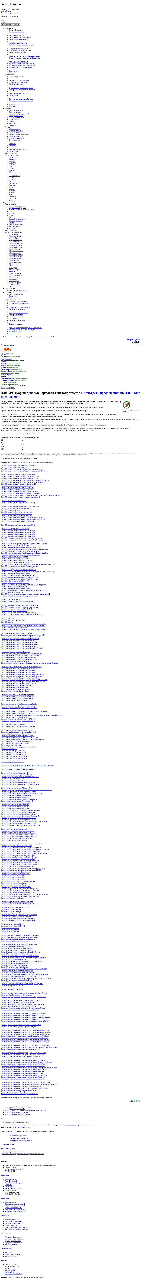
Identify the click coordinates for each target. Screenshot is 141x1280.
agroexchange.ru (6, 1233)
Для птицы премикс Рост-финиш (12, 778)
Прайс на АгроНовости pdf (18, 39)
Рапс (11, 181)
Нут (10, 172)
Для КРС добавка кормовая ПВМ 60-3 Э (15, 581)
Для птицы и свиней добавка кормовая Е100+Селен (28, 1111)
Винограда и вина (15, 221)
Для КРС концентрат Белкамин (21, 1107)
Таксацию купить (11, 1256)
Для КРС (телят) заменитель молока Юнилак (16, 486)
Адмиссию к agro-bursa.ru (21, 88)
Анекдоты (12, 125)
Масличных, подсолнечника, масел (21, 210)
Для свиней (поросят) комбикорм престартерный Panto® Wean (23, 682)
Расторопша (13, 183)
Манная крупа (14, 242)
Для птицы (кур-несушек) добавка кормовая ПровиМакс (21, 810)
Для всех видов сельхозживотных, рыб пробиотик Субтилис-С (23, 1054)
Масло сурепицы (15, 262)
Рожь (11, 187)
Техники (12, 228)
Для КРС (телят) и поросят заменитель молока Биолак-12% (21, 493)
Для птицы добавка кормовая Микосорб (15, 805)
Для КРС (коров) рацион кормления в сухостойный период (22, 538)
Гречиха (12, 161)
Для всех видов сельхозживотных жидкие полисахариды (21, 1086)
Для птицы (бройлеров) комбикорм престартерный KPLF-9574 (23, 870)
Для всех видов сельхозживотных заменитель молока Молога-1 (23, 1015)
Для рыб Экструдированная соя (12, 985)
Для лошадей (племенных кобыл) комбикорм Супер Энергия (22, 1004)
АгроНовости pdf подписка (21, 45)
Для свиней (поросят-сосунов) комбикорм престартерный (21, 667)
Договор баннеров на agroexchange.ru (22, 329)
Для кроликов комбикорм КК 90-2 (13, 926)
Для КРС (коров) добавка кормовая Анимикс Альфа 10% (21, 547)
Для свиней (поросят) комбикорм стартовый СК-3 (18, 683)
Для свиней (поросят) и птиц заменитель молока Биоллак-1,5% (23, 635)
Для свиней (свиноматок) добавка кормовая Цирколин (20, 706)
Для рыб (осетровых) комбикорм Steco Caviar (17, 971)
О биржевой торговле (16, 118)
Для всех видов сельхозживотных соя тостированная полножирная (24, 1088)
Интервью (12, 123)
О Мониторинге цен (16, 32)
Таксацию (15, 324)
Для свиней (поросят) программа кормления (16, 633)
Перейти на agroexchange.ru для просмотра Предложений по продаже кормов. (27, 462)
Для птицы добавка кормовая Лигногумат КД (17, 801)
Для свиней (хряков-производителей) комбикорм (18, 721)
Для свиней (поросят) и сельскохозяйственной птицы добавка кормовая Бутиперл (30, 663)
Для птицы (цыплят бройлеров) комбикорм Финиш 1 (19, 862)
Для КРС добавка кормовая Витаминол (14, 558)
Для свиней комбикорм (9, 749)
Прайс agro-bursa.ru (16, 84)
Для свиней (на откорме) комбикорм (13, 752)
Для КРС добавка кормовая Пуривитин (15, 583)
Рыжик (11, 189)
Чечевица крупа (15, 283)
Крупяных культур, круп (17, 208)
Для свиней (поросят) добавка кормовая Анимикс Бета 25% (22, 654)
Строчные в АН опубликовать (15, 1209)
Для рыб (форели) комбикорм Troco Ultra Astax (17, 954)
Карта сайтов (13, 71)
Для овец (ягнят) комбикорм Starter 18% (15, 907)
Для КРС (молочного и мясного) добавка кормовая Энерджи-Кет (24, 590)
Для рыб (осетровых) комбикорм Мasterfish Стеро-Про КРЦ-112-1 (24, 969)
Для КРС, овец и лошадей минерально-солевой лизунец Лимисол (24, 629)
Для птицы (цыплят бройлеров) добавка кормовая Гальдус (21, 793)
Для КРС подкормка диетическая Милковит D (17, 601)
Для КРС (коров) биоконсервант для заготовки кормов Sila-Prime (23, 624)
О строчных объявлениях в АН (20, 49)
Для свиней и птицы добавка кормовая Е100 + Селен (19, 737)
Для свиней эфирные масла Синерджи (14, 756)
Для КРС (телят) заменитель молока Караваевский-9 (19, 478)
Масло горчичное (15, 245)
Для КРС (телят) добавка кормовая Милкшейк (17, 562)
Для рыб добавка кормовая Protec (12, 946)
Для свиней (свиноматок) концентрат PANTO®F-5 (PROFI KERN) (24, 711)
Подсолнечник (14, 176)
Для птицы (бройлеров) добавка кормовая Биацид (18, 792)
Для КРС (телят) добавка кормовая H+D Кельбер (18, 503)
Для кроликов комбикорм (10, 928)
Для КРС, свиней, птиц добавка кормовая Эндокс (18, 1027)
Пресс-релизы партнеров (18, 93)
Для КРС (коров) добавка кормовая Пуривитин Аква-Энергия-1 (23, 585)
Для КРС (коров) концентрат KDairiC (14, 611)
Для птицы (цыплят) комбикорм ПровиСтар (16, 846)
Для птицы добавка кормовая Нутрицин (15, 808)
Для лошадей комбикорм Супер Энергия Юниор (18, 1002)
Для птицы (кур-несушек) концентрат (14, 829)
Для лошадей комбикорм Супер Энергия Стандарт (18, 1006)
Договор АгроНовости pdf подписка (22, 63)
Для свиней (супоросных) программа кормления (18, 726)
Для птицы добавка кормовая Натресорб (15, 806)
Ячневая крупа (14, 284)
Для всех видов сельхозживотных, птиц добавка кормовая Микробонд (25, 1034)
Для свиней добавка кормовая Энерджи (15, 661)
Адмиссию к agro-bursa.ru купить (16, 1227)
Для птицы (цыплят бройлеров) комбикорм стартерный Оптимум (24, 853)
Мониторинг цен (11, 1179)
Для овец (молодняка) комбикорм (12, 913)
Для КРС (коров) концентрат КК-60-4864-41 (16, 609)
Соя (10, 194)
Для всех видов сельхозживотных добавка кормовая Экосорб (22, 1079)
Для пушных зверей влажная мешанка (14, 941)
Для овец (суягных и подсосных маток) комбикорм (19, 915)
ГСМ (11, 286)
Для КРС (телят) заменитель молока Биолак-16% (18, 475)
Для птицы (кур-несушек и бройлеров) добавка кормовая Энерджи (24, 821)
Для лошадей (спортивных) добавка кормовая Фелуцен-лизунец (23, 997)
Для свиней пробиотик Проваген (12, 762)
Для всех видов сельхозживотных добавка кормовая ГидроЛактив (24, 1064)
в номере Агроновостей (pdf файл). (21, 1140)
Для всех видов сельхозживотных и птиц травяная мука (20, 1049)
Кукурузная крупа (15, 240)
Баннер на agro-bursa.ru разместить (17, 1229)
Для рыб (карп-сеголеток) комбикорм (14, 965)
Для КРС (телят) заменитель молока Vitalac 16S (17, 488)
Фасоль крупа (14, 281)
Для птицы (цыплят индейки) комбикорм (15, 872)
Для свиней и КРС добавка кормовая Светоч (16, 741)
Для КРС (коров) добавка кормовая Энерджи (16, 588)
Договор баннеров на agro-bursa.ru (21, 101)
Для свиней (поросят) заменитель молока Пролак (18, 646)
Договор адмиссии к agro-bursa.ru (21, 99)
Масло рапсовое (15, 253)
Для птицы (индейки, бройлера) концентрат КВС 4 (19, 834)
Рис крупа (13, 279)
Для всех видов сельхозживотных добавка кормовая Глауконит (23, 1066)
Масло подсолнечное (16, 251)
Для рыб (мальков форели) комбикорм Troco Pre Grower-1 (21, 952)
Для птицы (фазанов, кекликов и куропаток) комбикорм (20, 896)
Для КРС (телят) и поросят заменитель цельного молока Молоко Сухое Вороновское (30, 495)
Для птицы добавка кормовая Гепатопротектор (17, 795)
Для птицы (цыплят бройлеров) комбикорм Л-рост (18, 855)
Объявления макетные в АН (24, 58)
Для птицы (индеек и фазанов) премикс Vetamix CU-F (20, 777)
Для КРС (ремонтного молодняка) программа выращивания (22, 469)
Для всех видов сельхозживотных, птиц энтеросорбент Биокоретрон (25, 1045)
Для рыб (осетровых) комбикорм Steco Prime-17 (17, 980)
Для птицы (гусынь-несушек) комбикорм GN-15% (18, 892)
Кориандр (12, 163)
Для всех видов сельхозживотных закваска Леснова (19, 1090)
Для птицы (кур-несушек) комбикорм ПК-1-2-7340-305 (20, 890)
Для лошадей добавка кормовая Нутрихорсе (16, 995)
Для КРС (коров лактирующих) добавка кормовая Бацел (20, 551)
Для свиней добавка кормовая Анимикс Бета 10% (18, 732)
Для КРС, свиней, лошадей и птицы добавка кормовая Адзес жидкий (25, 594)
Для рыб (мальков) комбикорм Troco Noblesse (17, 948)
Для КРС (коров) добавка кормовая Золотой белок (18, 570)
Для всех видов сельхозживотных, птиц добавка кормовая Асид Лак (25, 1030)
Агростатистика (14, 298)
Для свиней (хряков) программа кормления (16, 700)
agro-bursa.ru (5, 1215)
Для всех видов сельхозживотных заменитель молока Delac (22, 1019)
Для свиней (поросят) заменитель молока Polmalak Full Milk (22, 648)
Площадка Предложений (18, 302)
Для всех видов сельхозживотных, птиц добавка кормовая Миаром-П (25, 1032)
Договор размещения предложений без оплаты (25, 328)
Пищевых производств (17, 224)
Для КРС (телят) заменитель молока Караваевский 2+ (20, 476)
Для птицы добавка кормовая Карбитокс (15, 797)
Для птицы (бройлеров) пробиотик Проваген (17, 902)
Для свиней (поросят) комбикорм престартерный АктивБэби (22, 674)
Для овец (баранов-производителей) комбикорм (17, 918)
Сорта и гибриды (15, 112)
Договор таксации (15, 331)
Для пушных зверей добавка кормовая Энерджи (18, 939)
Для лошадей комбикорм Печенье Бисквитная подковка (20, 1000)
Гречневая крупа (15, 236)
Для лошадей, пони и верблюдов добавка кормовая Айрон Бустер (24, 993)
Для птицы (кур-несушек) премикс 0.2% (15, 773)
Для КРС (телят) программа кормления (14, 467)
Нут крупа (13, 268)
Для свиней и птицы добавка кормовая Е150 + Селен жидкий (22, 739)
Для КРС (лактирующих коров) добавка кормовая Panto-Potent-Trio (24, 553)
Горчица (12, 159)
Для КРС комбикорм (8, 618)
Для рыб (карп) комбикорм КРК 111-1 (14, 959)
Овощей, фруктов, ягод (17, 219)
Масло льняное (14, 249)
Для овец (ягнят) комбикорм (11, 909)
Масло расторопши (16, 255)
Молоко (12, 170)
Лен (10, 166)
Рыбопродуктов (14, 226)
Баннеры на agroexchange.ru (14, 1239)
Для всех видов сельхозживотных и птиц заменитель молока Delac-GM (26, 1021)
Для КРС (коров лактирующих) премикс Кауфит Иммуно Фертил (24, 544)
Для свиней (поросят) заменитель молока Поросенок (19, 642)
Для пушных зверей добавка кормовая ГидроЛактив (19, 937)
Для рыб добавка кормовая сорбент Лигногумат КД (19, 944)
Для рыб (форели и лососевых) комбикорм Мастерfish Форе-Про (23, 958)
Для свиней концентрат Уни (11, 745)
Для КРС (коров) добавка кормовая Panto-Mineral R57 (19, 577)
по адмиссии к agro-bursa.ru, (19, 1136)
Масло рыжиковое (15, 256)
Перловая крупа (15, 273)
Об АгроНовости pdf (16, 35)
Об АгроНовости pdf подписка (20, 37)
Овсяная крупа (14, 270)
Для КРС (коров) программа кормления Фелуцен (18, 530)
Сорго (11, 192)
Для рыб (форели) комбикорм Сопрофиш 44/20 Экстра (20, 956)
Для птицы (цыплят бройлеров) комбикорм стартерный (20, 851)
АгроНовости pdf (18, 43)
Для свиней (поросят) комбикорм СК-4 (14, 687)
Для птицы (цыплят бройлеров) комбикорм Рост (18, 859)
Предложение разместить (14, 1243)
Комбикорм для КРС (17, 1109)
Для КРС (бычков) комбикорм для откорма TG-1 (18, 525)
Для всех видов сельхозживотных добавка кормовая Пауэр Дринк (24, 1075)
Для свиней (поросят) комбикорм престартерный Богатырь (21, 676)
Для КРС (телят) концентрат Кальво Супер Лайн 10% (20, 506)
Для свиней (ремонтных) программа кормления (17, 695)
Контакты (12, 73)
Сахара (11, 211)
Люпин (12, 168)
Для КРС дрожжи (7, 622)
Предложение (18, 313)
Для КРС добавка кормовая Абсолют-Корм (16, 545)
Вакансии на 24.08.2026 (13, 1274)
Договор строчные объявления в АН (22, 65)
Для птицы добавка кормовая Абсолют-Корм (16, 788)
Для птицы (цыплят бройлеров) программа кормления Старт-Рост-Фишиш (27, 765)
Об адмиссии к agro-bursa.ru (19, 80)
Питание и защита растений (19, 114)
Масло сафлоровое (16, 258)
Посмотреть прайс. (8, 1144)
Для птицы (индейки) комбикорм (12, 875)
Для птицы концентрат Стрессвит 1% (14, 840)
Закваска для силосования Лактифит (14, 1092)
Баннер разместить (11, 1244)
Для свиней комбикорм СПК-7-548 (13, 751)
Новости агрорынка (16, 110)
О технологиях (14, 119)
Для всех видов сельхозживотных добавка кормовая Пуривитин (23, 1077)
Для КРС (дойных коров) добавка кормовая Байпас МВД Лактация (24, 549)
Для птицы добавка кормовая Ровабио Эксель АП (18, 818)
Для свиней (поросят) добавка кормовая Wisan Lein (19, 659)
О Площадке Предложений (18, 303)
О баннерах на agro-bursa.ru (18, 82)
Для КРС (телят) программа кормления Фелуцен (18, 465)
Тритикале (13, 196)
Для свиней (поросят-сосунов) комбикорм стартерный (20, 668)
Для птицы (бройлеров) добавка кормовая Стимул (18, 820)
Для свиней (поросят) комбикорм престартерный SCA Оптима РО (24, 680)
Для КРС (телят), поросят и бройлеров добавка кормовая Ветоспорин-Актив (28, 564)
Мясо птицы (13, 266)
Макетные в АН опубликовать (15, 1211)
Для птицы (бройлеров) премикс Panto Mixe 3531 (18, 782)
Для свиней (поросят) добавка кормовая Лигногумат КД (21, 655)
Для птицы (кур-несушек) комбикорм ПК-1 (16, 887)
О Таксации (13, 318)
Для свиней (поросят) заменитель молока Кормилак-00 (20, 639)
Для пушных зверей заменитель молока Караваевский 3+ (21, 935)
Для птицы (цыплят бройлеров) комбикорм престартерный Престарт (25, 849)
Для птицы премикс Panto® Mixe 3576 (14, 780)
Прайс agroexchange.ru (17, 309)
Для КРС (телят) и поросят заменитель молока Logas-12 (20, 497)
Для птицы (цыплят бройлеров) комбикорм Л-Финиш (20, 861)
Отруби (12, 271)
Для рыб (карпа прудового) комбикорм (14, 967)
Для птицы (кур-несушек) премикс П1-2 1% (16, 775)
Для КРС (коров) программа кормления (15, 529)
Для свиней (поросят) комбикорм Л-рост (15, 691)
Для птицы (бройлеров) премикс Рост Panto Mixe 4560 (20, 784)
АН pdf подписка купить (14, 1188)
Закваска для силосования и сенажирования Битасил (19, 1094)
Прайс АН (8, 1185)
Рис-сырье (13, 185)
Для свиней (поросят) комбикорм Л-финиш (16, 689)
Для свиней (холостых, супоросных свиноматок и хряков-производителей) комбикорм (31, 715)
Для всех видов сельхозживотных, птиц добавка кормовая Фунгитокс (25, 1040)
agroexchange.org (6, 1248)
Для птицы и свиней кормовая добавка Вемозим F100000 (21, 825)
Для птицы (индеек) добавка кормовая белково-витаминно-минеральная (26, 790)
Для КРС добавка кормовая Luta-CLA (14, 592)
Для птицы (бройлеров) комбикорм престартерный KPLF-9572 (23, 868)
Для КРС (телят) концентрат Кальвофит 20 (16, 508)
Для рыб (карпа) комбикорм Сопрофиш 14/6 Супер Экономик (22, 961)
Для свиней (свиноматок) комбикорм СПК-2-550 (18, 719)
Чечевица (12, 198)
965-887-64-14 (10, 1270)
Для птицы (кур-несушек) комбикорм (14, 883)
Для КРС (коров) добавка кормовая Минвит (16, 573)
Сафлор (12, 191)
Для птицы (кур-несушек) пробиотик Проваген (17, 903)
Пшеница (12, 179)
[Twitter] (134, 1101)
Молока (12, 213)
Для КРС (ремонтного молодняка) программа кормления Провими (24, 471)
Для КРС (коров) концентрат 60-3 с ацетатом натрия (19, 605)
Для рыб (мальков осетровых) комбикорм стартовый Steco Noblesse (24, 974)
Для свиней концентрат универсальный (15, 743)
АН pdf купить (10, 1186)
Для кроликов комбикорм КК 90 (12, 924)
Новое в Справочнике (17, 294)
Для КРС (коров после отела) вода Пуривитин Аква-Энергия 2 (23, 626)
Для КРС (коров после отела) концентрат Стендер (18, 613)
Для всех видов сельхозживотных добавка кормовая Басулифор (23, 1060)
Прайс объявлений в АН (17, 52)
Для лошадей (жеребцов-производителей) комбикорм (19, 1010)
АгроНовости (5, 1175)
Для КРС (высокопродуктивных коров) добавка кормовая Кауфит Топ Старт (28, 572)
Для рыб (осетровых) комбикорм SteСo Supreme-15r (19, 972)
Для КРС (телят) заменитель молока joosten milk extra (19, 491)
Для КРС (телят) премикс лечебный (13, 501)
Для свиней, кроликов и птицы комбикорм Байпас (18, 747)
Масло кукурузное (15, 247)
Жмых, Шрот (14, 238)
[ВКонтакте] (132, 1101)
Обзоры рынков (14, 129)
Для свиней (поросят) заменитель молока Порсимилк (19, 644)
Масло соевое (14, 260)
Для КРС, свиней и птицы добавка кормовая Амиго (19, 596)
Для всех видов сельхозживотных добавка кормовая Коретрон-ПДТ (25, 1069)
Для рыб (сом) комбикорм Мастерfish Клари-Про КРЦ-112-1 (22, 984)
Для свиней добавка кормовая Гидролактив (16, 734)
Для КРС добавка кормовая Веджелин (14, 557)
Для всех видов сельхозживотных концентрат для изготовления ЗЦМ (25, 1082)
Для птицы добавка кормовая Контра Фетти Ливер (19, 799)
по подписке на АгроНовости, (19, 1138)
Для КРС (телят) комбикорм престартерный (16, 512)
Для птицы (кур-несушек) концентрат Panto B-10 (18, 833)
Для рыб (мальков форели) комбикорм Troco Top (18, 950)
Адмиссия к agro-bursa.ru (9, 13)
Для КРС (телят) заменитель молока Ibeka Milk (17, 489)
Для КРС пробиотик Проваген (11, 599)
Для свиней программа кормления (13, 724)
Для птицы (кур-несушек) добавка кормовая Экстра (19, 814)
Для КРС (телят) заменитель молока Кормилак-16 (18, 484)
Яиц (10, 217)
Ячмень (12, 202)
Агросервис (133, 339)
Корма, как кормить (16, 116)
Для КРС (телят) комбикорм (10, 510)
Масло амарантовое (16, 243)
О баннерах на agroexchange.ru (20, 307)
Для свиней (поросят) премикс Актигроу (15, 652)
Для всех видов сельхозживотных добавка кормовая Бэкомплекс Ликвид (26, 1062)
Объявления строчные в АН (24, 56)
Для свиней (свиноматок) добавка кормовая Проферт (19, 704)
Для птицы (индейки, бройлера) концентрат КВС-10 (19, 836)
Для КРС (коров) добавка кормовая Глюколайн (17, 568)
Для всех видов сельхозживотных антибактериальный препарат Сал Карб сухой (29, 1084)
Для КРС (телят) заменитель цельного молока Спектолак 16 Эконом (25, 480)
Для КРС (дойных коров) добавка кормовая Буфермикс (20, 555)
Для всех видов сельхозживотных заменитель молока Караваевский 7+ (26, 1017)
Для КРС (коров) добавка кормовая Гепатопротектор (19, 566)
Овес (11, 174)
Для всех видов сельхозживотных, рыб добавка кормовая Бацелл (23, 1053)
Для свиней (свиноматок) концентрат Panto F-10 (18, 713)
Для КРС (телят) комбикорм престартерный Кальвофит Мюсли (23, 519)
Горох (11, 157)
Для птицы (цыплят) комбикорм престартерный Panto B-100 (22, 844)
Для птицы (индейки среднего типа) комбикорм (18, 881)
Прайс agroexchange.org (17, 320)
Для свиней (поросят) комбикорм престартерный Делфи (20, 678)
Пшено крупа (14, 277)
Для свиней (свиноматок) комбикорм (14, 717)
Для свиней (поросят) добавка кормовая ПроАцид (18, 657)
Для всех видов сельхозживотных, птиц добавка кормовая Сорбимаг (25, 1036)
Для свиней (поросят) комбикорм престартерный (18, 670)
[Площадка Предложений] (7, 354)
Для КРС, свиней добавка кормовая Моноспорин (18, 575)
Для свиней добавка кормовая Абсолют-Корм (17, 730)
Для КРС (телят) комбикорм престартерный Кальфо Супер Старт (24, 517)
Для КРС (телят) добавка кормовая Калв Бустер (17, 560)
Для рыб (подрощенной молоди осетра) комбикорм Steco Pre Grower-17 (26, 978)
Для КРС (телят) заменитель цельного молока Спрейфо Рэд (22, 482)
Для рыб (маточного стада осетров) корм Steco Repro (19, 982)
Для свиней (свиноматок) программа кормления (18, 696)
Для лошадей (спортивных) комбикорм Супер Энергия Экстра (23, 1008)
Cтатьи (11, 121)
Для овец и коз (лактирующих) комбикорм (16, 916)
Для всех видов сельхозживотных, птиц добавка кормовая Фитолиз (24, 1038)
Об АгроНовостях (15, 30)
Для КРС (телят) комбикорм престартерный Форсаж (19, 521)
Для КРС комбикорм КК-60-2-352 (12, 620)
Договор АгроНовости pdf (18, 62)
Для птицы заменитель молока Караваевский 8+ (18, 769)
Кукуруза (12, 164)
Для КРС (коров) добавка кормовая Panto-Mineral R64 (19, 579)
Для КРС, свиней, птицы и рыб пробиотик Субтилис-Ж (20, 1056)
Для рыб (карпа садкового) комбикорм (14, 963)
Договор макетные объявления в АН (22, 67)
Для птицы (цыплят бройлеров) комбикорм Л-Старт (19, 857)
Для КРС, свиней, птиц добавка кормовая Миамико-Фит (21, 1025)
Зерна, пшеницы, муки (17, 206)
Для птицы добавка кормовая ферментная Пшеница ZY (20, 816)
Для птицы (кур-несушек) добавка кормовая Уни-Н (19, 812)
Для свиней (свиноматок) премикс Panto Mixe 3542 (19, 708)
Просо (11, 178)
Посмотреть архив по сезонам (11, 1152)
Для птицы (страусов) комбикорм (12, 898)
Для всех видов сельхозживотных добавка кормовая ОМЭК (22, 1073)
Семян (11, 223)
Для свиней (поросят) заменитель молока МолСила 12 (20, 641)
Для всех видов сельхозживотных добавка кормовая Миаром (22, 1071)
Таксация (8, 1252)
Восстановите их (24, 1127)
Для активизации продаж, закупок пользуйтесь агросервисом (22, 1154)
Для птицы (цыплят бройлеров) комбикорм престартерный (21, 847)
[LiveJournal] (139, 1101)
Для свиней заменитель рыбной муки (14, 758)
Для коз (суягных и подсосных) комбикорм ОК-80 (18, 920)
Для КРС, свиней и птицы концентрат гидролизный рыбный (22, 614)
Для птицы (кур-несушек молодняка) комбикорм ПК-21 (20, 889)
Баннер (16, 315)
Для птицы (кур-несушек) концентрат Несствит (17, 831)
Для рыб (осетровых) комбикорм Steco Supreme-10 (18, 976)
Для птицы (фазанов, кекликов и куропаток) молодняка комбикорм (24, 894)
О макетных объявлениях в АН (20, 50)
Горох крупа (13, 234)
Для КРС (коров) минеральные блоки (14, 627)
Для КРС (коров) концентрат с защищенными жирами (20, 607)
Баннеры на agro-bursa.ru (22, 90)
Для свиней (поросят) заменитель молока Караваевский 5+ (21, 637)
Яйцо (11, 200)
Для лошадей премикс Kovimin (12, 989)
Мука (11, 264)
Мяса (11, 215)
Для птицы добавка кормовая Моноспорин (16, 803)
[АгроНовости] (6, 11)
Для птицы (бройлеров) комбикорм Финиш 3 (17, 866)
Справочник (13, 95)
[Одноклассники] (137, 1101)
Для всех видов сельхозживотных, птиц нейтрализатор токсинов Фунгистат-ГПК (30, 1047)
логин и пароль (70, 1125)
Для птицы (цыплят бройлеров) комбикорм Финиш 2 (19, 864)
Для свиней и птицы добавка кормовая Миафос (17, 736)
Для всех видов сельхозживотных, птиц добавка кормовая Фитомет (25, 1041)
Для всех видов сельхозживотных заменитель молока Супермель (24, 1013)
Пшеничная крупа (15, 275)
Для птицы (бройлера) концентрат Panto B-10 (17, 838)
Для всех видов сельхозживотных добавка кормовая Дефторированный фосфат (29, 1068)
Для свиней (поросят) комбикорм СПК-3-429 (16, 685)
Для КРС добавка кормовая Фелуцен (14, 586)
